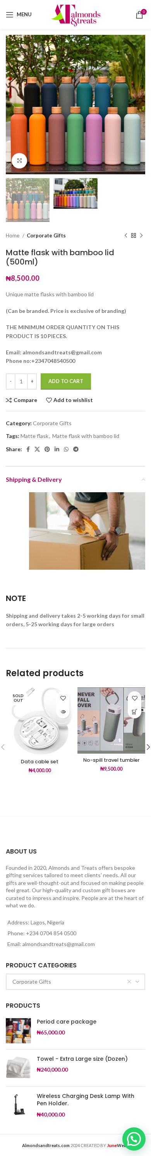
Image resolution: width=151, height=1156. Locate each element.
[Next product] (141, 236)
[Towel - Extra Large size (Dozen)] (18, 1067)
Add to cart (65, 381)
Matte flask (34, 436)
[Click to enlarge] (19, 160)
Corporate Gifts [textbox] (31, 981)
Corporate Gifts (46, 235)
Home (13, 235)
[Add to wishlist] (63, 698)
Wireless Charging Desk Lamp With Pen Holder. (85, 1100)
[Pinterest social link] (47, 449)
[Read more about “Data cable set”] (63, 711)
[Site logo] (75, 13)
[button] (134, 711)
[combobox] (75, 982)
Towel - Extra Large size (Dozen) (82, 1059)
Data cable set (39, 761)
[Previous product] (126, 236)
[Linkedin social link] (57, 449)
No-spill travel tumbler (111, 760)
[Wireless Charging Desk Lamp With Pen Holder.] (18, 1105)
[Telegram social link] (76, 449)
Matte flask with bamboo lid (85, 436)
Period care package (66, 1021)
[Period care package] (18, 1030)
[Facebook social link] (28, 449)
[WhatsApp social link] (66, 449)
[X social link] (37, 449)
